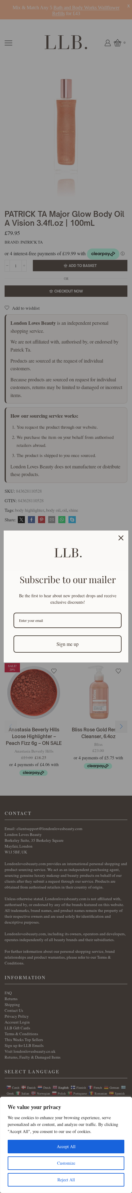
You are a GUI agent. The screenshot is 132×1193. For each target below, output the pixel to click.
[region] (66, 1145)
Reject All (66, 1180)
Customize (66, 1163)
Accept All (66, 1146)
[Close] (121, 538)
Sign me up (67, 644)
